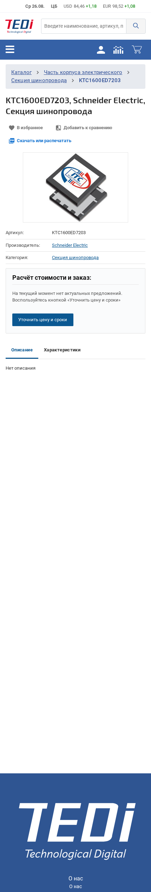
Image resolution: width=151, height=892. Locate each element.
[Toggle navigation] (10, 49)
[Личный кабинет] (100, 49)
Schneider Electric (70, 245)
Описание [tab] (22, 349)
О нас (75, 887)
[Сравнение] (118, 49)
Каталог (21, 72)
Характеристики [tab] (62, 349)
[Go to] (19, 26)
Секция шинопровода (39, 80)
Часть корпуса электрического (83, 72)
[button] (136, 26)
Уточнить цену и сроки (42, 319)
